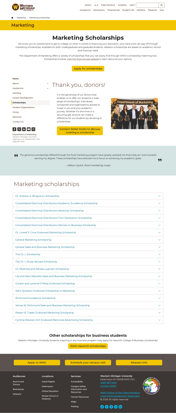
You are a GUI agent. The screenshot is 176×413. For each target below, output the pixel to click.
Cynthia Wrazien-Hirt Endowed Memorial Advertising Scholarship (54, 320)
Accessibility (77, 381)
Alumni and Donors (18, 383)
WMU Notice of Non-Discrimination (120, 392)
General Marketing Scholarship (33, 239)
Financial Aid (113, 10)
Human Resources (80, 397)
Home (16, 79)
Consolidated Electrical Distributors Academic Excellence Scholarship (56, 203)
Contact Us (18, 122)
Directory (17, 117)
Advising (17, 93)
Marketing (21, 18)
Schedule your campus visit (87, 362)
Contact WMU (108, 386)
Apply (88, 5)
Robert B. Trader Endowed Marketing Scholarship (44, 312)
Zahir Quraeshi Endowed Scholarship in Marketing (45, 290)
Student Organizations (24, 107)
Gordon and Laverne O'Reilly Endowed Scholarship (45, 283)
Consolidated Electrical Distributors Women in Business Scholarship (55, 225)
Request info (139, 362)
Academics (85, 10)
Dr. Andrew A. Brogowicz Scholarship (37, 196)
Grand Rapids (48, 381)
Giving (16, 112)
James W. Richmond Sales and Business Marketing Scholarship (52, 305)
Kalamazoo (47, 386)
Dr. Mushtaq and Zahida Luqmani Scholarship (42, 269)
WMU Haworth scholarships (88, 346)
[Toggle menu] (47, 83)
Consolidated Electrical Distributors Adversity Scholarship (49, 210)
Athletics (141, 10)
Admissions (99, 10)
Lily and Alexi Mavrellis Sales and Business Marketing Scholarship (53, 276)
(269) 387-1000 (108, 382)
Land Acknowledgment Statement (120, 396)
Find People (108, 5)
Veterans (17, 394)
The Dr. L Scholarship (27, 254)
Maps (73, 402)
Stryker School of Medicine (50, 397)
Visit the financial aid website (83, 59)
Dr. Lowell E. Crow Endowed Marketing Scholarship (45, 232)
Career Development (23, 98)
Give (162, 10)
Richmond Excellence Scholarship (35, 298)
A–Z (96, 5)
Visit (132, 5)
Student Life (128, 10)
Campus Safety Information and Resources (79, 389)
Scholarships (19, 102)
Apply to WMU (37, 362)
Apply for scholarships (88, 68)
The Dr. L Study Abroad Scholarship (36, 261)
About (16, 83)
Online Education (50, 391)
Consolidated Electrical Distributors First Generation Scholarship (53, 217)
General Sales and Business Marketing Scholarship (45, 247)
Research (152, 10)
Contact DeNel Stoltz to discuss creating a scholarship (80, 131)
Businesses (18, 389)
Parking (74, 406)
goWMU (122, 5)
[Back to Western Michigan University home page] (23, 7)
